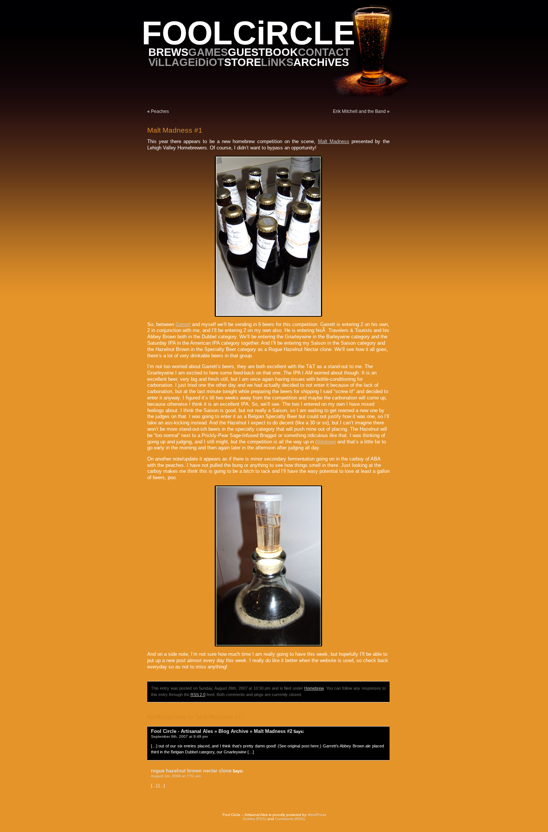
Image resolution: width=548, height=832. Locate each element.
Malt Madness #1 (174, 130)
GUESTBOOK (263, 52)
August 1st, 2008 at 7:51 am (176, 776)
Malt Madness (333, 141)
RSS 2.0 (197, 694)
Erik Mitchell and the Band (359, 111)
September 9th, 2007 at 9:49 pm (179, 736)
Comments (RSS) (290, 819)
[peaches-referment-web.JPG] (268, 645)
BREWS (168, 52)
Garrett (183, 324)
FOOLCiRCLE (248, 33)
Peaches (160, 111)
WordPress (317, 815)
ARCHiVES (321, 62)
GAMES (208, 52)
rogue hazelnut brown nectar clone (191, 771)
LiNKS (277, 62)
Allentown (325, 442)
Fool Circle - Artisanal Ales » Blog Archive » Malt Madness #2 (221, 731)
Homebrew (314, 688)
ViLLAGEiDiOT (186, 62)
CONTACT (324, 52)
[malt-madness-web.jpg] (268, 315)
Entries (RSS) (254, 819)
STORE (242, 62)
